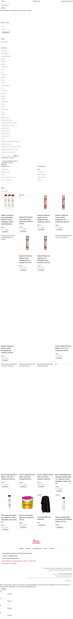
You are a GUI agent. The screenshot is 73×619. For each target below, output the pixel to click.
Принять (3, 589)
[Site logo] (36, 1)
